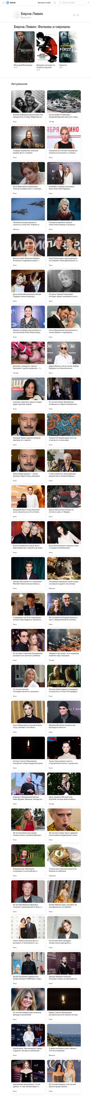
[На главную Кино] (12, 2)
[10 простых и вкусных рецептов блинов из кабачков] (64, 861)
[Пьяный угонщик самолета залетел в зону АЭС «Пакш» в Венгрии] (28, 215)
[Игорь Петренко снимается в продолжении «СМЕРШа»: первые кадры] (28, 969)
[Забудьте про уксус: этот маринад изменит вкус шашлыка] (64, 646)
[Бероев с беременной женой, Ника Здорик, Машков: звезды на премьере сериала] (28, 789)
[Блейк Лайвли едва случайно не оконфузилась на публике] (64, 897)
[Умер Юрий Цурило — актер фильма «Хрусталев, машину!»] (28, 466)
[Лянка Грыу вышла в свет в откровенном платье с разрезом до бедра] (64, 753)
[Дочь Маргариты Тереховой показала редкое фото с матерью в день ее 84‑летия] (28, 179)
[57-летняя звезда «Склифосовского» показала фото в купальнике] (28, 681)
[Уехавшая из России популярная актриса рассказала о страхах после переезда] (64, 143)
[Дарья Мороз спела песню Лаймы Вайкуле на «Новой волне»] (64, 358)
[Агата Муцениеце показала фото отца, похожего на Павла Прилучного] (28, 717)
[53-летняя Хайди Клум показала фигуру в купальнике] (28, 1005)
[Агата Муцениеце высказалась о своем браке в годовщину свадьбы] (64, 322)
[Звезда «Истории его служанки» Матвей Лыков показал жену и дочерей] (28, 574)
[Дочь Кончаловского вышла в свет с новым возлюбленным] (64, 538)
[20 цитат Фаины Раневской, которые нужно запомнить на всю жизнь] (64, 286)
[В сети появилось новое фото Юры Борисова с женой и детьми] (28, 538)
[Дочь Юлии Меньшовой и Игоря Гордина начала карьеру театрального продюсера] (28, 286)
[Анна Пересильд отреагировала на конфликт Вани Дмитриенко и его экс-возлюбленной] (64, 251)
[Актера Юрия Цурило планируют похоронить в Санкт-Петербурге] (64, 681)
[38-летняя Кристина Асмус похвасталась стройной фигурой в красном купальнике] (28, 825)
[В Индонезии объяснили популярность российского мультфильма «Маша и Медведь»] (28, 861)
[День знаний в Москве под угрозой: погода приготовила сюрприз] (64, 789)
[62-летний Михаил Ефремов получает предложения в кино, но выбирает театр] (28, 897)
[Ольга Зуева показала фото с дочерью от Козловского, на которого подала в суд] (28, 933)
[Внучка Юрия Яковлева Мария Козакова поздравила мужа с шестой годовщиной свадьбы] (28, 251)
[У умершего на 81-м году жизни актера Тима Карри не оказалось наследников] (28, 610)
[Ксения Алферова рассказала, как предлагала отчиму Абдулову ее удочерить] (28, 107)
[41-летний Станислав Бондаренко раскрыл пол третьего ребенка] (28, 646)
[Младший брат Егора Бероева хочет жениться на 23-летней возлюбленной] (28, 502)
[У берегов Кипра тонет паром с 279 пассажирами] (64, 1041)
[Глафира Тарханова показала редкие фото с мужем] (28, 143)
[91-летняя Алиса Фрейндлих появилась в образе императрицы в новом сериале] (64, 394)
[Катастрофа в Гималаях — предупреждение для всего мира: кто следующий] (64, 107)
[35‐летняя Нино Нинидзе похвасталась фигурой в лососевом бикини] (64, 933)
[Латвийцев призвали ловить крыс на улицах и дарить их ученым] (64, 574)
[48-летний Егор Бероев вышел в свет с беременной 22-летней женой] (64, 610)
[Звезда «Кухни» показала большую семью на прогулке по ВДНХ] (64, 969)
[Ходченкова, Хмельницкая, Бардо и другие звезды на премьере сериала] (28, 1041)
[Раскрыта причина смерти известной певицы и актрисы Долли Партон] (64, 215)
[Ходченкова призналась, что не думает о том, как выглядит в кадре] (28, 1077)
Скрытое (63, 65)
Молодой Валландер (23, 65)
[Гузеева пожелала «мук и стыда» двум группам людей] (28, 394)
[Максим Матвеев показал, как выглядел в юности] (64, 717)
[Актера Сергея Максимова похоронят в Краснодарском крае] (28, 753)
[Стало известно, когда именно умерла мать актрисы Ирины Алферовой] (64, 466)
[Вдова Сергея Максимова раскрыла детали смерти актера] (64, 1005)
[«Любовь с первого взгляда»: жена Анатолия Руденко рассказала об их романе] (64, 179)
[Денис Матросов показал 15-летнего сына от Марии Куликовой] (64, 502)
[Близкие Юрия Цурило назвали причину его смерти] (28, 430)
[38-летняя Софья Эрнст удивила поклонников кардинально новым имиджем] (64, 825)
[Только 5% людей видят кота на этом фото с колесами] (64, 430)
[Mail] (7, 2)
